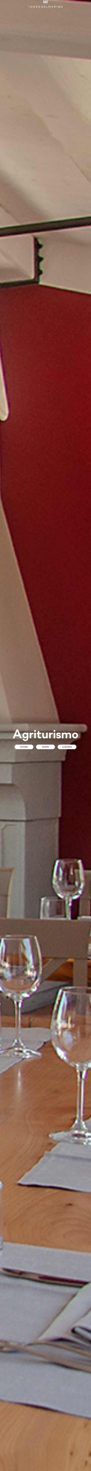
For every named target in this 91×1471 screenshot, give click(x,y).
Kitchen (24, 747)
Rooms (45, 747)
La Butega (67, 747)
